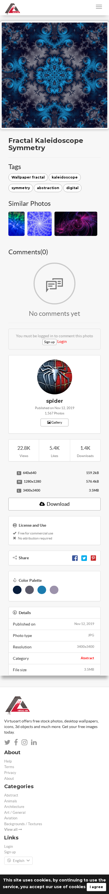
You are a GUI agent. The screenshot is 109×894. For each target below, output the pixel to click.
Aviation (10, 818)
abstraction (48, 188)
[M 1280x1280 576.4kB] (11, 482)
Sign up (49, 342)
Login (62, 341)
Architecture (14, 807)
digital (72, 188)
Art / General (14, 812)
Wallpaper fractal (28, 177)
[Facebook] (75, 558)
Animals (10, 801)
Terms (9, 767)
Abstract (87, 658)
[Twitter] (84, 558)
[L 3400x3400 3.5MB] (11, 491)
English (18, 861)
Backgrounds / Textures (23, 824)
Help (8, 761)
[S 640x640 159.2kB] (11, 473)
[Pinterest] (93, 558)
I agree (96, 887)
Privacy (10, 773)
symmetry (20, 188)
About (9, 778)
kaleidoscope (65, 177)
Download (58, 504)
